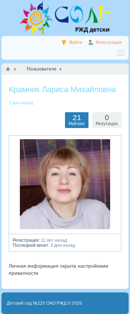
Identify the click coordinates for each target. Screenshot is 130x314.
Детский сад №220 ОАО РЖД (36, 303)
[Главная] (8, 69)
